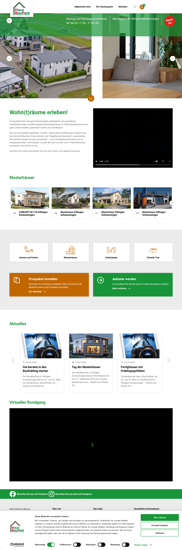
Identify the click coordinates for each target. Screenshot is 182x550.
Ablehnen (159, 533)
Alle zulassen (160, 517)
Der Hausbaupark (104, 6)
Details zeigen (141, 545)
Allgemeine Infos (82, 6)
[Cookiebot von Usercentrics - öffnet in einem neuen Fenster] (17, 545)
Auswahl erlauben (159, 525)
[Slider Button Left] (9, 58)
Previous (10, 202)
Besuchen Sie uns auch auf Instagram (73, 494)
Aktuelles (122, 6)
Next (172, 202)
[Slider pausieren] (9, 20)
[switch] (77, 545)
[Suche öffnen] (135, 9)
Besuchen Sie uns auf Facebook (32, 494)
